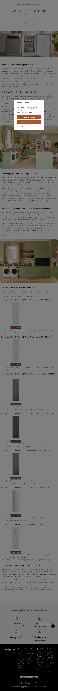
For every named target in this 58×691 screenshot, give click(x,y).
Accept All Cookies (29, 117)
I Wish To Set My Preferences (29, 122)
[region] (29, 115)
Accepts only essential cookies (28, 126)
